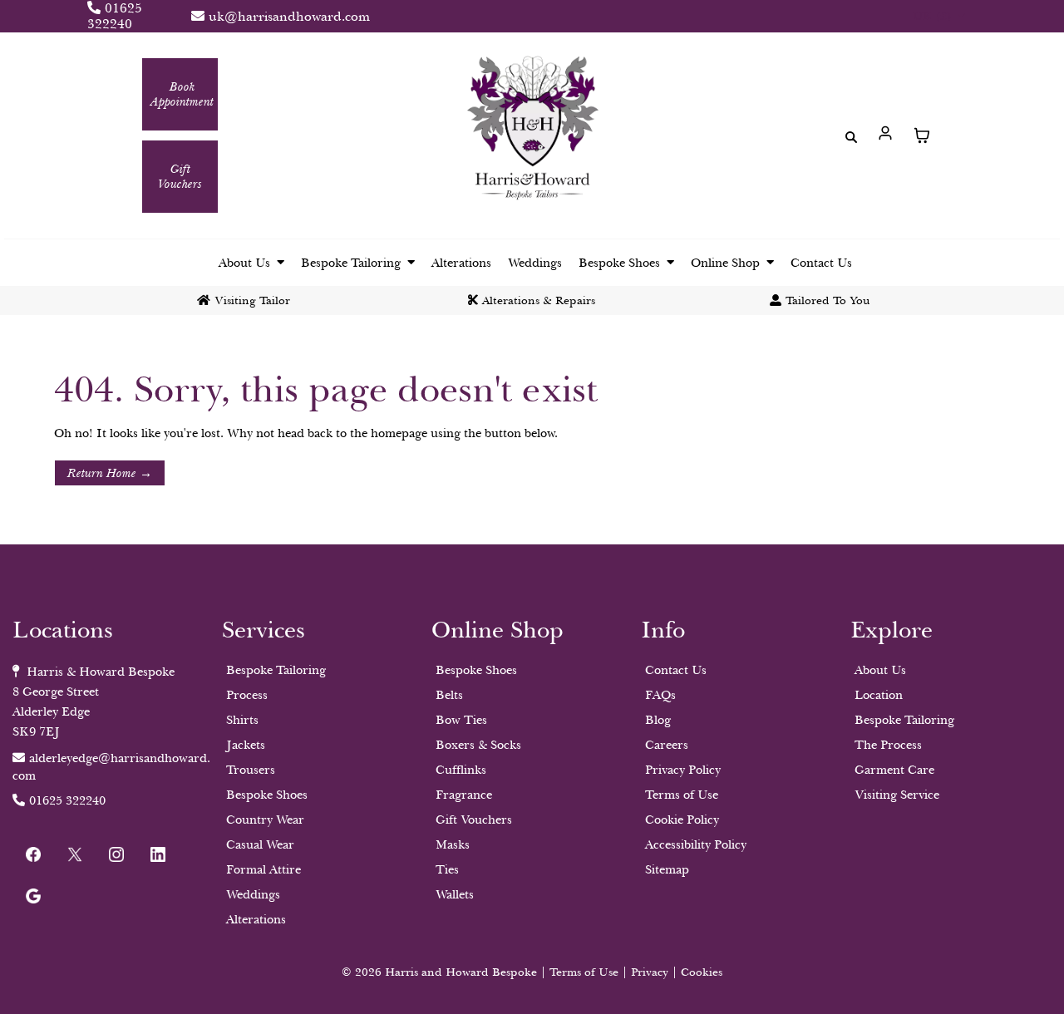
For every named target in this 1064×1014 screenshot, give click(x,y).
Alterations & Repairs (538, 300)
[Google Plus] (33, 896)
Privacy (651, 972)
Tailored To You (828, 300)
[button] (885, 135)
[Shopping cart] (922, 135)
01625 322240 (114, 16)
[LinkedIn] (158, 854)
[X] (75, 854)
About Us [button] (246, 262)
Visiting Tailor (252, 300)
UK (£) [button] (933, 15)
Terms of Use (583, 972)
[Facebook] (33, 854)
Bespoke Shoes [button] (621, 262)
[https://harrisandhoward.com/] (531, 131)
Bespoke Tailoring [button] (352, 262)
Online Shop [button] (727, 262)
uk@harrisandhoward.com (289, 16)
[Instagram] (116, 854)
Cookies (701, 972)
